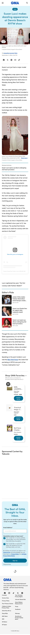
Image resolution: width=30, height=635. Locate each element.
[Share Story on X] (7, 60)
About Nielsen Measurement (19, 602)
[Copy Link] (19, 60)
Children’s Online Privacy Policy (6, 607)
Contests (4, 595)
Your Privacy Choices (7, 603)
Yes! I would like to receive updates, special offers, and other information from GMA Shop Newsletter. (16, 539)
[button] (3, 3)
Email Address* (8, 527)
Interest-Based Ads (20, 599)
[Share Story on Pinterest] (11, 60)
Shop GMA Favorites (15, 375)
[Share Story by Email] (15, 60)
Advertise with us (6, 610)
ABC (3, 619)
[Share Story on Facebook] (3, 60)
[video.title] (15, 36)
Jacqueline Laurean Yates (10, 53)
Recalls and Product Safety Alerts (19, 617)
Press (16, 606)
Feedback (17, 609)
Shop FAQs (5, 613)
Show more (24, 158)
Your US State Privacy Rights (19, 595)
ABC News (5, 616)
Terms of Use (6, 552)
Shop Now (18, 398)
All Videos (4, 622)
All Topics (4, 624)
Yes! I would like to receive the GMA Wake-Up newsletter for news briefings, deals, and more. (15, 545)
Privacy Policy (15, 554)
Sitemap (17, 613)
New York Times (13, 359)
